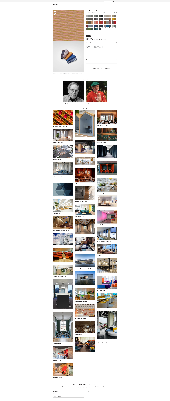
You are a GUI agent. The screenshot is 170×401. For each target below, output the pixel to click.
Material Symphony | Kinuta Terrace (81, 201)
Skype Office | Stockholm (101, 290)
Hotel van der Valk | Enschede (102, 342)
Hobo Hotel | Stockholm (57, 360)
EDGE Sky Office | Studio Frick (58, 142)
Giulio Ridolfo (88, 103)
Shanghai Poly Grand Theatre (80, 285)
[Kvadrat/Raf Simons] (72, 1)
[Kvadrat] (54, 1)
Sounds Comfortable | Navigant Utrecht (82, 234)
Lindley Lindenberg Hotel (79, 183)
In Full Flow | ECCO (78, 165)
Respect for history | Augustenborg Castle (60, 176)
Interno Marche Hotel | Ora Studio (102, 125)
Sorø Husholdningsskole (57, 343)
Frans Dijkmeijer (65, 103)
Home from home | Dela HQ (79, 216)
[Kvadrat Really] (79, 1)
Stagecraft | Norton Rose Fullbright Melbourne (105, 159)
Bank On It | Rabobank (57, 159)
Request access (94, 33)
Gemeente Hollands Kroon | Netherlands (104, 241)
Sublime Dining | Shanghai (101, 142)
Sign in (89, 33)
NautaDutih (99, 255)
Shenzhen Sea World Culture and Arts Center (61, 230)
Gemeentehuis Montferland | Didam (59, 276)
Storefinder (91, 39)
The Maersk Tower (56, 262)
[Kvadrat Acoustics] (65, 1)
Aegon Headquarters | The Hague (81, 301)
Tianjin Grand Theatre (79, 334)
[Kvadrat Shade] (59, 1)
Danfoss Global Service (101, 224)
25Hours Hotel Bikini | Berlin (101, 339)
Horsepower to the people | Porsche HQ (103, 193)
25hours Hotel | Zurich (78, 251)
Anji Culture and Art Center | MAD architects (60, 126)
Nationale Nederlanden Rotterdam (103, 207)
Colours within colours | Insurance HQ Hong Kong (61, 197)
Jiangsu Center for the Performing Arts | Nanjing (83, 268)
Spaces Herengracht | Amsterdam (81, 318)
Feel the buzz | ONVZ (56, 213)
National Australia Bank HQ (57, 377)
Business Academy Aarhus (57, 310)
